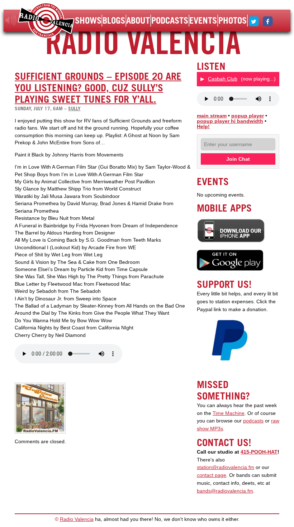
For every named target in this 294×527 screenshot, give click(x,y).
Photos (232, 20)
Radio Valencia (77, 519)
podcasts (253, 421)
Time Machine (229, 413)
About (138, 20)
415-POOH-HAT (259, 452)
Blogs (114, 20)
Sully (74, 108)
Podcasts (169, 20)
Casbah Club (222, 79)
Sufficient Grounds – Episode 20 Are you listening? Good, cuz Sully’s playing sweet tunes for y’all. (98, 88)
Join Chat (238, 159)
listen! (11, 20)
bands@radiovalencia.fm (225, 491)
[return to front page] (46, 21)
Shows (88, 20)
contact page (211, 475)
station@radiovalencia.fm (225, 467)
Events (203, 20)
